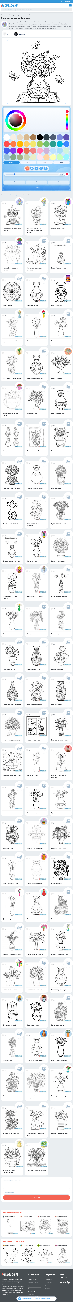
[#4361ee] (6, 150)
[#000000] (40, 137)
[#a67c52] (33, 137)
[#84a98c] (13, 157)
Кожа (45, 162)
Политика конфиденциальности (34, 1295)
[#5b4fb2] (66, 137)
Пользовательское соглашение (34, 1290)
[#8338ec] (13, 150)
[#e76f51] (26, 150)
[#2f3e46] (46, 137)
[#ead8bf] (20, 137)
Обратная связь (33, 1279)
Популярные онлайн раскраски (14, 1241)
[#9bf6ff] (66, 157)
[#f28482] (33, 150)
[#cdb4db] (46, 150)
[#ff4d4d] (6, 144)
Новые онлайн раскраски (12, 1212)
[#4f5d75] (53, 137)
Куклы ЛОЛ (48, 1279)
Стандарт (11, 162)
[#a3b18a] (20, 157)
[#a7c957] (40, 144)
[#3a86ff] (66, 144)
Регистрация (67, 1)
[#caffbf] (60, 157)
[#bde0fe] (53, 150)
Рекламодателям (33, 1283)
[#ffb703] (20, 144)
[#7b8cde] (60, 137)
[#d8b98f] (26, 137)
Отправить (36, 1197)
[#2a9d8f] (53, 144)
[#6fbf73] (46, 144)
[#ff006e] (20, 150)
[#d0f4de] (66, 150)
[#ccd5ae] (26, 157)
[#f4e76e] (33, 144)
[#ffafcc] (40, 150)
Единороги (48, 1283)
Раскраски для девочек (49, 1287)
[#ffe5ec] (40, 157)
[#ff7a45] (13, 144)
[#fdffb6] (53, 157)
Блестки (28, 162)
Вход (61, 1)
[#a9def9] (60, 150)
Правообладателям (34, 1286)
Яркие (61, 162)
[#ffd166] (26, 144)
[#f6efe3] (13, 137)
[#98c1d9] (6, 157)
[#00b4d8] (60, 144)
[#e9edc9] (33, 157)
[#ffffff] (6, 137)
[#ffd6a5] (46, 157)
